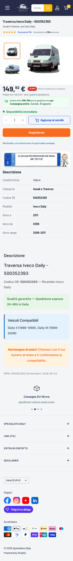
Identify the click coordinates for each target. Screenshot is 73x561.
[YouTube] (25, 500)
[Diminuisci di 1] (6, 120)
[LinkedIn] (34, 500)
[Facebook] (7, 500)
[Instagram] (16, 500)
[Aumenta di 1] (23, 120)
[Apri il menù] (7, 7)
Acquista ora (36, 132)
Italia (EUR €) (13, 480)
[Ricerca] (48, 8)
